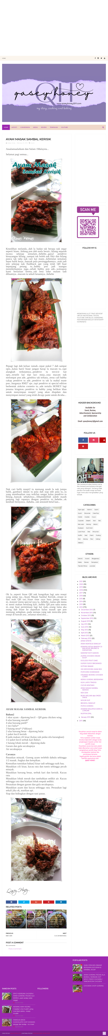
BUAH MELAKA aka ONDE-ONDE (91, 696)
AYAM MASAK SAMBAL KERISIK (89, 689)
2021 (81, 581)
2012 (81, 607)
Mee (89, 531)
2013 (81, 604)
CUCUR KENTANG (87, 685)
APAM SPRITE (86, 641)
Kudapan (81, 528)
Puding (98, 535)
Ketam (95, 524)
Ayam (33, 143)
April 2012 (84, 633)
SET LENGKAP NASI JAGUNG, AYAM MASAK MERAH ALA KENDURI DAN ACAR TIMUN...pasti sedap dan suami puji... (36, 919)
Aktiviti (14, 127)
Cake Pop (96, 513)
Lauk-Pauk (81, 531)
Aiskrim (89, 509)
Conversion (25, 127)
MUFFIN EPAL (86, 713)
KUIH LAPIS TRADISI (89, 682)
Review (44, 127)
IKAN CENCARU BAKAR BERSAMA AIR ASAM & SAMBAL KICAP (93, 967)
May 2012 (84, 630)
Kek (99, 520)
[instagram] (98, 58)
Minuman (96, 531)
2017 (81, 593)
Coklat (80, 517)
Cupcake (80, 520)
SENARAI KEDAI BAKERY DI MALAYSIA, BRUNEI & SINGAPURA (91, 648)
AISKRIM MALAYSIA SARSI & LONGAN (91, 710)
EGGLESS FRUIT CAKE (89, 661)
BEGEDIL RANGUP (88, 703)
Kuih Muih (89, 528)
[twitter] (101, 58)
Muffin (80, 535)
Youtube (64, 127)
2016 (81, 596)
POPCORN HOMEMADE (90, 672)
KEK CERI (84, 693)
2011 (81, 721)
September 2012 (87, 618)
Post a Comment (15, 949)
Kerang (88, 524)
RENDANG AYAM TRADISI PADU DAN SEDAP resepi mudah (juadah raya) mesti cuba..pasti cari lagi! (56, 920)
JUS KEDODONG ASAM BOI (91, 669)
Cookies (87, 517)
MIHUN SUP (85, 700)
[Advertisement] (54, 14)
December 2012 (87, 610)
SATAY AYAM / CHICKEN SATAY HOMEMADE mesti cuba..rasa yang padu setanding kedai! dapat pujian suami (15, 919)
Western (80, 542)
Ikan (94, 520)
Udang (98, 539)
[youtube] (104, 58)
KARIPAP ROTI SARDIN (90, 653)
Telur (91, 539)
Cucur (94, 517)
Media (35, 127)
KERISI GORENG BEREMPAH (92, 679)
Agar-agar (81, 509)
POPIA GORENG (87, 706)
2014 (81, 601)
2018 (81, 590)
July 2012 (84, 624)
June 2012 (85, 627)
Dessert (88, 520)
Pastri (91, 535)
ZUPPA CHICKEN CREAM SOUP (90, 657)
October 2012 (86, 615)
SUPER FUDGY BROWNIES (91, 663)
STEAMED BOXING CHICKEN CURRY (92, 676)
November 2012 (87, 613)
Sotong (85, 539)
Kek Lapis (81, 524)
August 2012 (86, 621)
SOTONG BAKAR (87, 666)
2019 (81, 587)
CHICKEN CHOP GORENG (94, 986)
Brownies (87, 513)
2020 (81, 584)
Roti (79, 539)
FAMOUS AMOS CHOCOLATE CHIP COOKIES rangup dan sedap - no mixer (24, 1022)
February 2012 (86, 638)
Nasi (86, 535)
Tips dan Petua (82, 566)
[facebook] (95, 58)
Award (87, 558)
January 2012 (86, 717)
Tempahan (54, 127)
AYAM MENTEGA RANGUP (91, 644)
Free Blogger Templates (41, 1033)
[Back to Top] (104, 1033)
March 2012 (85, 635)
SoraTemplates (15, 1033)
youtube (92, 566)
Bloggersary (95, 558)
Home (4, 58)
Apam (96, 509)
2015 (81, 599)
